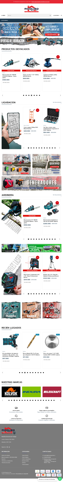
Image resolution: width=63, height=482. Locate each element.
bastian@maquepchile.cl (49, 455)
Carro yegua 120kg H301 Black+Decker (31, 128)
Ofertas (24, 462)
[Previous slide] (3, 95)
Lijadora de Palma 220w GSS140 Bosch (30, 75)
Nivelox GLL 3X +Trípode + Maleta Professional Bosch (51, 275)
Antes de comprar (6, 455)
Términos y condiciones (7, 460)
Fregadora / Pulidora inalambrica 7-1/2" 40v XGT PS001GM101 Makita (51, 355)
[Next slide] (60, 95)
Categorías (4, 20)
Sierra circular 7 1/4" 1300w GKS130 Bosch (10, 75)
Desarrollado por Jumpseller (22, 473)
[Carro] (61, 15)
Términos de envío (6, 462)
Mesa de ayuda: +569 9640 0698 (9, 457)
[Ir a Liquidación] (11, 128)
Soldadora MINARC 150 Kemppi (49, 75)
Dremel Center (25, 460)
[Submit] (50, 15)
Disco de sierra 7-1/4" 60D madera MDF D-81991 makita (31, 354)
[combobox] (29, 15)
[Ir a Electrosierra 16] (32, 208)
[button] (24, 95)
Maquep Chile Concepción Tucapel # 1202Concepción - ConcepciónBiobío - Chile (50, 460)
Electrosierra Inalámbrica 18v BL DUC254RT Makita (50, 220)
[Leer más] (31, 41)
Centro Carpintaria (26, 459)
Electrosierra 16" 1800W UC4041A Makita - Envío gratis (31, 221)
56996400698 (47, 457)
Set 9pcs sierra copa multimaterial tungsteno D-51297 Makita (51, 129)
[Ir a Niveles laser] (11, 274)
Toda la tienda (25, 464)
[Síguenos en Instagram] (7, 447)
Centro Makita (25, 457)
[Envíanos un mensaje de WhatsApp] (60, 479)
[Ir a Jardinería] (11, 219)
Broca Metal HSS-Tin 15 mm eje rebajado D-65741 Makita (10, 354)
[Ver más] (11, 392)
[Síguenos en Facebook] (9, 447)
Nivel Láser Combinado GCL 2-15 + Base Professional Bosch (32, 276)
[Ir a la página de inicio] (31, 9)
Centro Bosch (25, 455)
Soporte (3, 459)
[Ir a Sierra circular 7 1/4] (11, 62)
